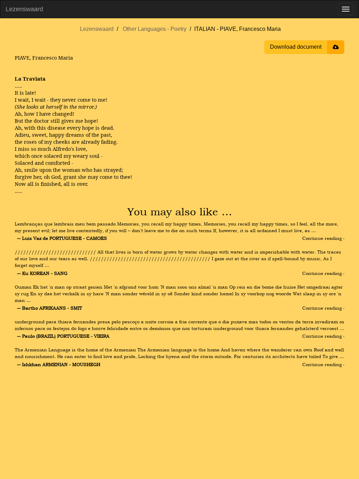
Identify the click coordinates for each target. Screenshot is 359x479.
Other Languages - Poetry (155, 29)
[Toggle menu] (345, 9)
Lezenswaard (24, 9)
